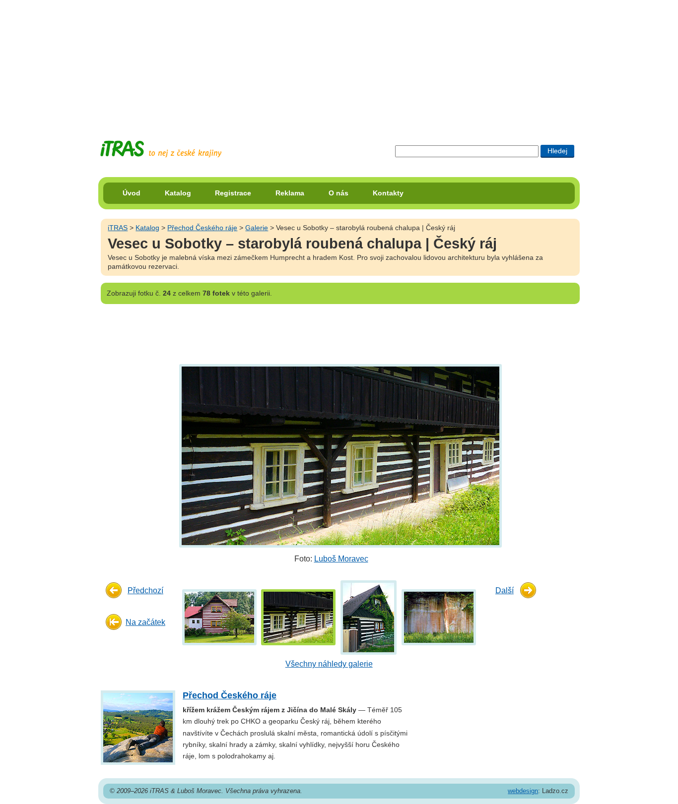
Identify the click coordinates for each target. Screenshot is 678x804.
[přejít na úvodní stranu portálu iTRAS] (160, 149)
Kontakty (388, 193)
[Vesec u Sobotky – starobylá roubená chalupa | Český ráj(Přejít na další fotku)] (339, 455)
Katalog (178, 193)
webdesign (523, 791)
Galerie (256, 228)
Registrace (233, 193)
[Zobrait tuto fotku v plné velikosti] (219, 617)
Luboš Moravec (341, 559)
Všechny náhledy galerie (329, 664)
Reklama (289, 193)
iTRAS (118, 228)
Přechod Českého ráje (202, 228)
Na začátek (145, 622)
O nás (338, 193)
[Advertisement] (339, 62)
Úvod (131, 193)
